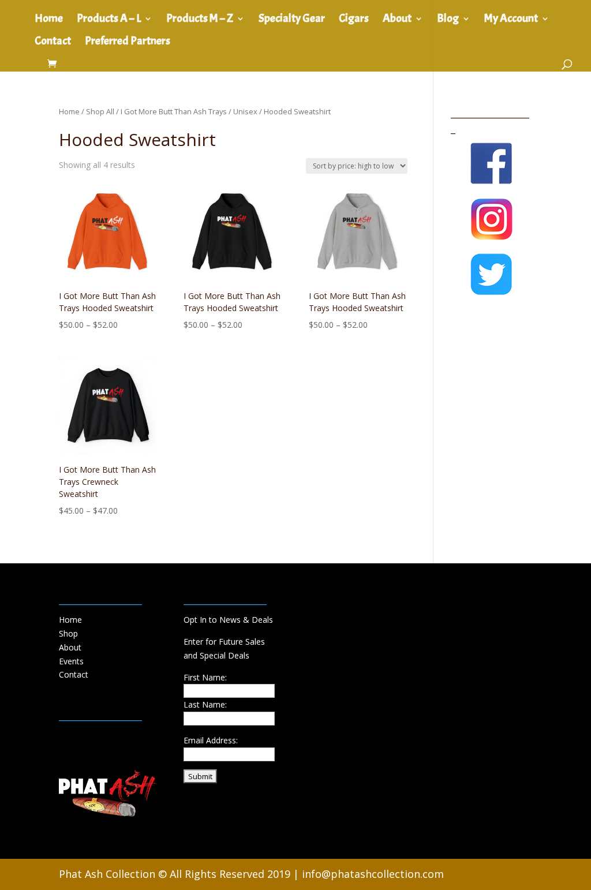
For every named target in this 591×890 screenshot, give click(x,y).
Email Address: (211, 740)
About (397, 19)
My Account (511, 19)
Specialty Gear (292, 19)
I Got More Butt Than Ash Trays (174, 111)
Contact (53, 42)
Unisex (245, 111)
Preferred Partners (127, 42)
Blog (448, 19)
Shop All (100, 111)
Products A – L (109, 19)
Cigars (354, 19)
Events (71, 661)
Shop (68, 633)
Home (49, 19)
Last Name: (205, 704)
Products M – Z (199, 19)
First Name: (205, 677)
